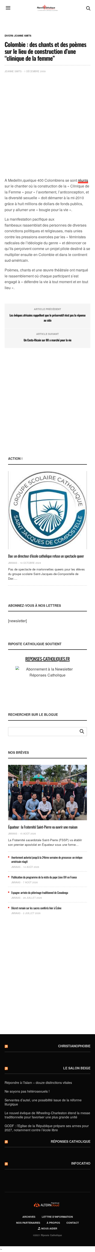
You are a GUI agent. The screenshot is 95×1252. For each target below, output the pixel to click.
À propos (53, 1222)
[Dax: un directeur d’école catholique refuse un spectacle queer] (47, 510)
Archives (28, 1216)
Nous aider (49, 1228)
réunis (83, 180)
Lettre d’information (57, 1216)
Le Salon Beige (76, 1068)
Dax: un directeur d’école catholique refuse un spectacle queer (46, 556)
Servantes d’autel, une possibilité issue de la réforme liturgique (43, 1102)
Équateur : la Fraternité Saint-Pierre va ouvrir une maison (42, 827)
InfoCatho (80, 1163)
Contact (72, 1222)
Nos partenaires (28, 1222)
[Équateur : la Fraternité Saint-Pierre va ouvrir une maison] (47, 792)
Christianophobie (74, 1046)
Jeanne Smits (13, 71)
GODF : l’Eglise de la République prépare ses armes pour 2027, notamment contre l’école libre (47, 1127)
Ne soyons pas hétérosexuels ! (27, 1091)
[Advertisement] (47, 126)
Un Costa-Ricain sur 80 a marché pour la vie (47, 340)
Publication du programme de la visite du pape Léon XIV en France (44, 877)
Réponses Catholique (70, 1141)
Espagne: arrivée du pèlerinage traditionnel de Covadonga (39, 892)
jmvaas (12, 562)
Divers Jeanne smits (18, 36)
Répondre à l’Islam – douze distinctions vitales (38, 1082)
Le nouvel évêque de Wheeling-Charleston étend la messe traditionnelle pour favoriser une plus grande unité (47, 1115)
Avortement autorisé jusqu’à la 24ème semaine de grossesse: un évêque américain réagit (46, 859)
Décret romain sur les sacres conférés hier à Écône (36, 908)
